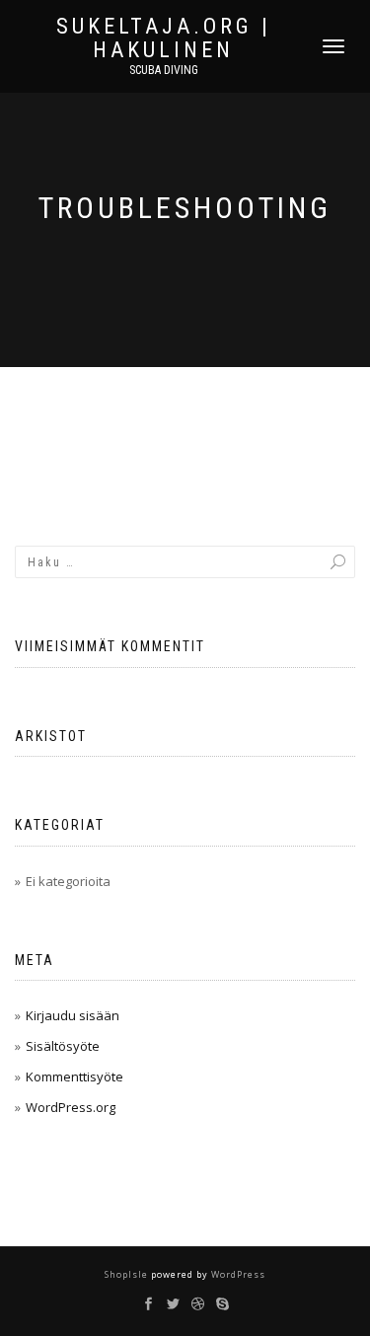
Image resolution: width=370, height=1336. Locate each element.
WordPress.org (70, 1107)
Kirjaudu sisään (72, 1015)
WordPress (236, 1274)
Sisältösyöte (63, 1046)
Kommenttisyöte (74, 1076)
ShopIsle (128, 1274)
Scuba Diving (163, 70)
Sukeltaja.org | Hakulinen (163, 38)
